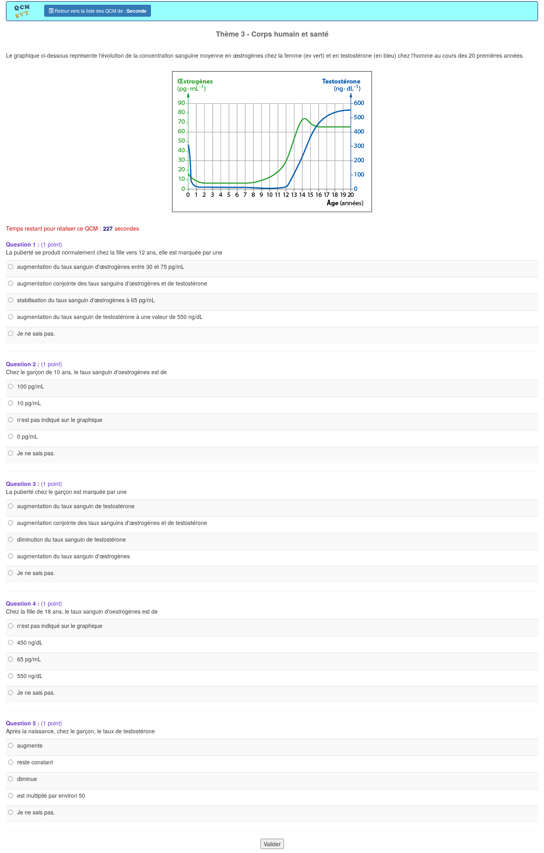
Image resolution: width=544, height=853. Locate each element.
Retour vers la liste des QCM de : (100, 10)
